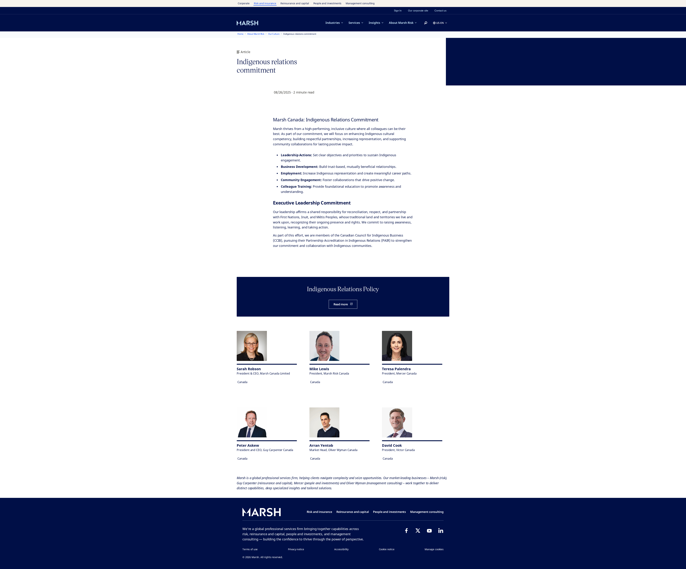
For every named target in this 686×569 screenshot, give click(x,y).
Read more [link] (341, 304)
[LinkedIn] (440, 530)
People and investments (327, 3)
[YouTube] (429, 530)
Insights (374, 23)
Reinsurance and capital (294, 3)
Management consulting (360, 3)
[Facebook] (406, 530)
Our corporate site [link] (418, 10)
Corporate (244, 3)
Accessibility (341, 549)
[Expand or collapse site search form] (425, 23)
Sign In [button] (398, 10)
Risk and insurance (265, 3)
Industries (332, 23)
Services (354, 23)
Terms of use (250, 549)
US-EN (440, 22)
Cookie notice (386, 549)
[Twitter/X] (418, 530)
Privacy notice (296, 549)
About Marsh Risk (401, 23)
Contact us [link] (440, 10)
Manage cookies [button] (434, 549)
